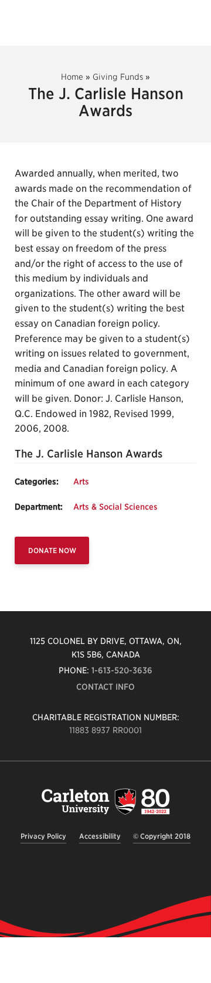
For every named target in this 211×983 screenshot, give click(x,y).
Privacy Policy (43, 836)
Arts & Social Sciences (115, 506)
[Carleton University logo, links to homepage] (105, 801)
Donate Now (52, 550)
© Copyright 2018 (161, 836)
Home (72, 77)
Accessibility (100, 836)
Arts (81, 481)
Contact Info (105, 687)
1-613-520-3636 (121, 670)
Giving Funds (118, 77)
